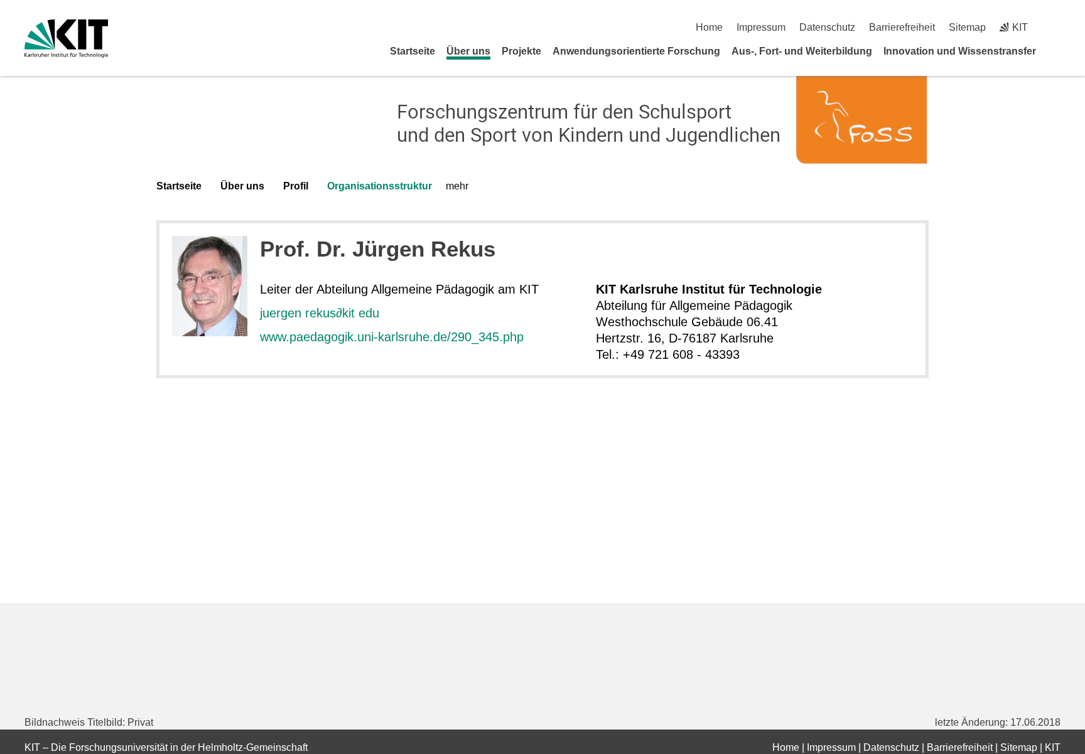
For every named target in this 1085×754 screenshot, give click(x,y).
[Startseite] (1056, 51)
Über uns (468, 51)
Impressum (761, 27)
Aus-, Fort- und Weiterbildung (801, 51)
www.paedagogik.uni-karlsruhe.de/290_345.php (392, 337)
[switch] (1056, 27)
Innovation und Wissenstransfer (959, 51)
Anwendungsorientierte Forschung (636, 51)
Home (709, 27)
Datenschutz (827, 27)
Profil (295, 186)
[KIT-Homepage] (66, 38)
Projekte (521, 51)
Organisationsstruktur (379, 186)
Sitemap (967, 27)
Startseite (412, 51)
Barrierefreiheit (902, 27)
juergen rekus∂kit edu (319, 313)
